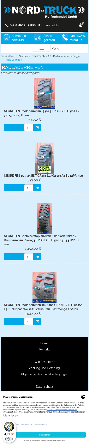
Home (44, 343)
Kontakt (44, 349)
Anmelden (53, 25)
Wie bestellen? (44, 361)
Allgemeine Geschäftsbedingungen (44, 374)
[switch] (9, 439)
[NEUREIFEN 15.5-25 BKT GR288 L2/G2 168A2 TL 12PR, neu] (44, 158)
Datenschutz (44, 386)
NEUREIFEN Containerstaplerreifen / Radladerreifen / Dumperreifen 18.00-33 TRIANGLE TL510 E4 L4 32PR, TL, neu (42, 240)
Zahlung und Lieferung (44, 368)
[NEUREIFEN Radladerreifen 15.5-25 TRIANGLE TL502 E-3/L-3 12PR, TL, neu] (44, 93)
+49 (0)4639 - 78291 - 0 (25, 24)
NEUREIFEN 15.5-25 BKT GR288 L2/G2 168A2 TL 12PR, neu (43, 175)
